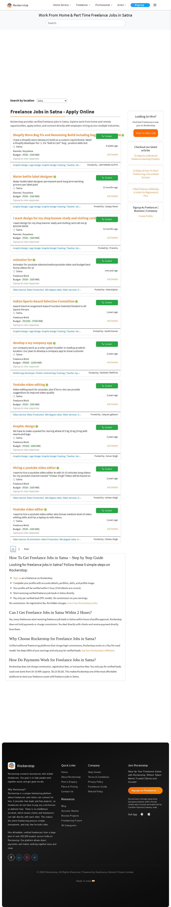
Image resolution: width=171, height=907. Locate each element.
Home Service (61, 5)
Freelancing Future (71, 820)
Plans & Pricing (69, 786)
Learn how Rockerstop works (82, 603)
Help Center (94, 772)
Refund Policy (95, 791)
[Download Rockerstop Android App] (142, 814)
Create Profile (146, 216)
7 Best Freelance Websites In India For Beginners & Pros (145, 192)
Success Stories (70, 810)
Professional (103, 5)
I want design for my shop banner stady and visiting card (54, 218)
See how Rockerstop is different (98, 650)
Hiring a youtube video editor (34, 468)
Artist (120, 5)
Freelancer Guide (97, 786)
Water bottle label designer (33, 176)
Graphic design (24, 426)
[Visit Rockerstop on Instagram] (27, 857)
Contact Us (67, 791)
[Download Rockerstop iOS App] (149, 814)
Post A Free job (145, 133)
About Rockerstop (71, 777)
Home (64, 772)
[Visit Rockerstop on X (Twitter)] (34, 857)
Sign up (17, 578)
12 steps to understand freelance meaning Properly (145, 157)
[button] (153, 5)
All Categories (68, 825)
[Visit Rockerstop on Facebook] (11, 857)
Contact (108, 136)
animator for (23, 259)
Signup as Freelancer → (145, 790)
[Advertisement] (85, 55)
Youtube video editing (29, 384)
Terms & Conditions (98, 777)
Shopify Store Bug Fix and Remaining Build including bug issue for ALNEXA (67, 135)
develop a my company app (33, 343)
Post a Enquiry (69, 781)
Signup (139, 5)
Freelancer (82, 5)
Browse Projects (70, 815)
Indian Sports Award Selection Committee (44, 301)
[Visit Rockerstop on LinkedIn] (19, 857)
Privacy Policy (95, 781)
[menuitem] (61, 5)
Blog (63, 806)
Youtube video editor (28, 509)
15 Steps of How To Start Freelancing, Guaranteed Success (145, 174)
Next (26, 549)
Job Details (112, 154)
